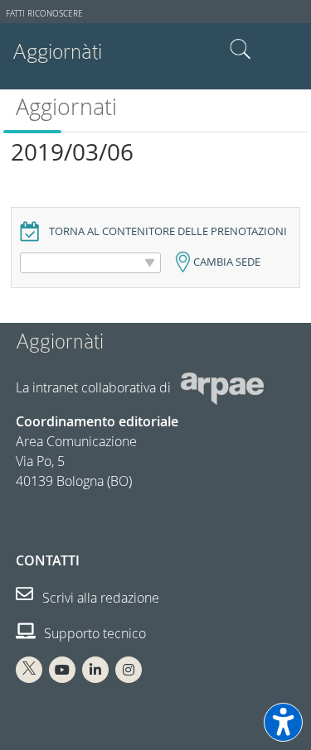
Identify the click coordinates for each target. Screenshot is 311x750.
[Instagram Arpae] (128, 670)
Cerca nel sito (240, 49)
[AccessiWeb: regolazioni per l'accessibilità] (283, 722)
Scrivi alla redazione (99, 598)
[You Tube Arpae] (62, 670)
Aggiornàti (57, 52)
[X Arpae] (29, 670)
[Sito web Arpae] (222, 387)
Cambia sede (226, 262)
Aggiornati (66, 107)
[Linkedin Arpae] (95, 670)
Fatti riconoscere (44, 13)
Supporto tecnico (93, 633)
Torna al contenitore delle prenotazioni (168, 231)
